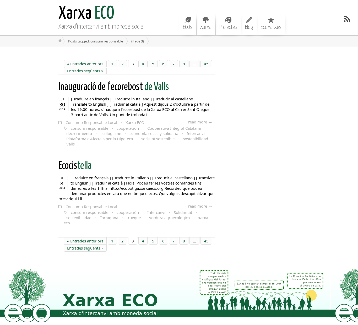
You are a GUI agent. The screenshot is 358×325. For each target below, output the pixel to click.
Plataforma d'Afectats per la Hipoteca (99, 138)
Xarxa (205, 27)
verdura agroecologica (169, 217)
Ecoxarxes (271, 27)
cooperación (128, 128)
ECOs (187, 27)
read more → (200, 121)
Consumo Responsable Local (91, 122)
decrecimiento (79, 133)
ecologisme (110, 133)
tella (74, 166)
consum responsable (89, 128)
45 (206, 63)
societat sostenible (158, 138)
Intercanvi (196, 133)
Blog (249, 27)
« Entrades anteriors (85, 63)
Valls (70, 144)
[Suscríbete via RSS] (347, 19)
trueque (134, 217)
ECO (86, 13)
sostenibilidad (195, 138)
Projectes (228, 27)
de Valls (113, 87)
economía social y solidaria (153, 133)
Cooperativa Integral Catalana (174, 128)
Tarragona (109, 217)
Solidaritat (183, 212)
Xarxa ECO (135, 122)
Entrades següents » (85, 70)
